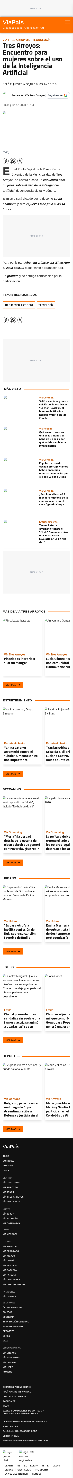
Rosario (8, 1166)
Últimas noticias (13, 1307)
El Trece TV (31, 1466)
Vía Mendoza (10, 1234)
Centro (7, 1178)
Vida (5, 1341)
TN (18, 1466)
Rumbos (7, 1372)
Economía (8, 1317)
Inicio (6, 1156)
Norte (6, 1209)
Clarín (9, 1466)
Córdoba (8, 1161)
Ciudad (9, 1470)
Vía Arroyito (10, 1187)
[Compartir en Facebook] (6, 161)
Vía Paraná (9, 1275)
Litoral (7, 1242)
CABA (6, 1170)
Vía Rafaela (10, 1270)
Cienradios (24, 1470)
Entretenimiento (13, 1326)
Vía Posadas (10, 1246)
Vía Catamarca (12, 1223)
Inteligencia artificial (19, 305)
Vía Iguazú (9, 1256)
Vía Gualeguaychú (14, 1284)
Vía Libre (8, 1367)
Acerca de (9, 1401)
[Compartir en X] (20, 161)
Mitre (45, 1466)
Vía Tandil (8, 1192)
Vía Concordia (11, 1280)
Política (7, 1312)
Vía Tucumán (10, 1218)
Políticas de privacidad (17, 1392)
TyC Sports (42, 1470)
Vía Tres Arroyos (16, 40)
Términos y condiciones (17, 1387)
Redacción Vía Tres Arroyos (28, 95)
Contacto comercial (15, 1396)
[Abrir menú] (67, 22)
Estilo (6, 1336)
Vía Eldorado (11, 1251)
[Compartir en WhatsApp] (13, 161)
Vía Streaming (11, 1358)
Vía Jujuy (8, 1214)
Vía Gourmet (10, 1362)
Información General (16, 1322)
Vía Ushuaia (10, 1296)
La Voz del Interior (16, 1474)
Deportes (8, 1331)
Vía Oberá (9, 1261)
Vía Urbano (9, 1353)
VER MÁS (11, 684)
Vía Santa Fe (10, 1265)
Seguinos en (55, 95)
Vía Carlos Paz (11, 1182)
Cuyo (6, 1229)
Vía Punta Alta (11, 1201)
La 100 (56, 1466)
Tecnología (41, 40)
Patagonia (9, 1292)
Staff (6, 1406)
